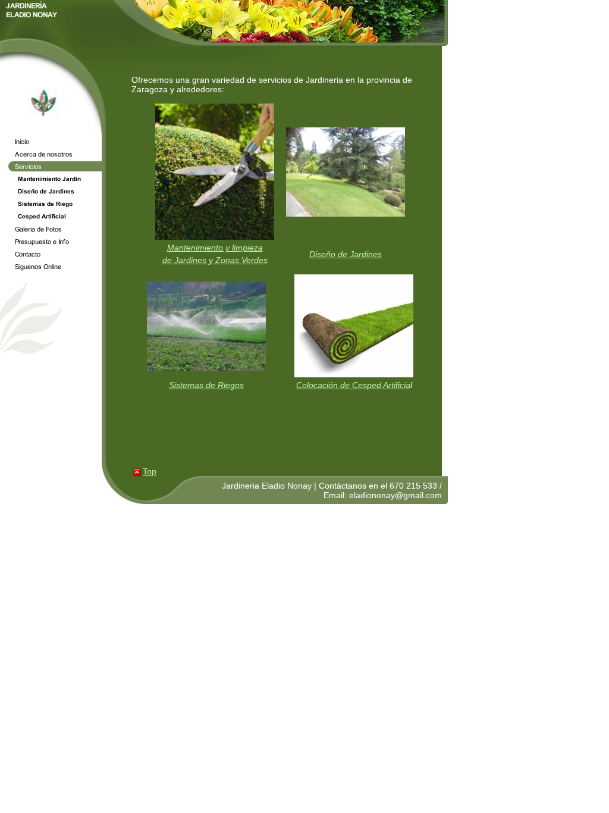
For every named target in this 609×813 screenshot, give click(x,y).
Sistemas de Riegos (206, 385)
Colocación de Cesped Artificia (353, 385)
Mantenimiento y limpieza (215, 247)
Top (149, 471)
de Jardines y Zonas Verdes (215, 260)
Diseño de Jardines (345, 254)
